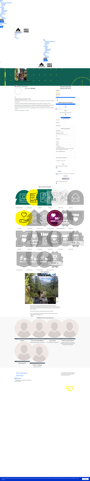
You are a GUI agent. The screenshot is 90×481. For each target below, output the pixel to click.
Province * (57, 141)
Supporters (3, 5)
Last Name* (58, 122)
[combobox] (65, 143)
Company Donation (66, 118)
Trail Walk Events (46, 52)
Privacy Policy (23, 373)
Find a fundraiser (3, 23)
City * (57, 136)
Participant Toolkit (4, 10)
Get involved (2, 7)
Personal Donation (66, 117)
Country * (57, 144)
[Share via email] (16, 85)
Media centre (4, 18)
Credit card (59, 171)
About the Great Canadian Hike (7, 2)
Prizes (3, 12)
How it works (4, 3)
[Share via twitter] (15, 85)
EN (1, 24)
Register (3, 8)
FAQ (2, 6)
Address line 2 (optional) (60, 133)
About (1, 1)
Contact (1, 16)
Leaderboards (4, 11)
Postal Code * (58, 138)
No (71, 150)
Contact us (3, 17)
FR (15, 35)
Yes (60, 150)
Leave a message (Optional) (60, 151)
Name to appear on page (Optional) (61, 157)
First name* (57, 119)
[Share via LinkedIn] (17, 85)
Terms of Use (19, 375)
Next (63, 164)
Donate (3, 9)
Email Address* (58, 125)
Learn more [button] (3, 479)
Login (1, 26)
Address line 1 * (58, 130)
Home (2, 0)
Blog (1, 15)
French (3, 25)
